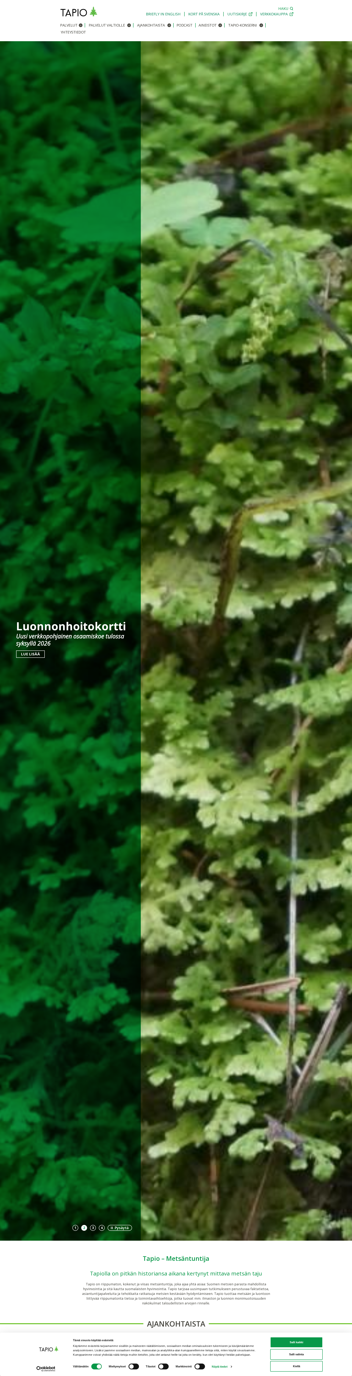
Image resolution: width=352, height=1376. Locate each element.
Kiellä (296, 1366)
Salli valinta (296, 1354)
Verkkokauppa (274, 14)
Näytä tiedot (219, 1366)
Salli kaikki (296, 1342)
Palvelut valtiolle (107, 25)
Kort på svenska (204, 14)
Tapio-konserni (242, 25)
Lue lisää (30, 657)
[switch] (134, 1366)
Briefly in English (163, 14)
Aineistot (208, 25)
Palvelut (68, 25)
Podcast (184, 25)
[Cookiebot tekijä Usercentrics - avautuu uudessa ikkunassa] (49, 1369)
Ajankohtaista (151, 25)
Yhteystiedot (73, 32)
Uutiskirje (237, 14)
